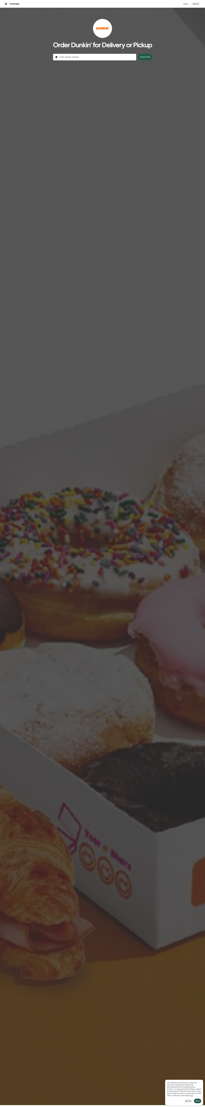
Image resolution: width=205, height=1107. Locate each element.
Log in (185, 4)
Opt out (188, 1101)
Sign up (196, 4)
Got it (197, 1101)
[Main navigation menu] (6, 4)
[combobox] (96, 57)
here (191, 1095)
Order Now (145, 57)
